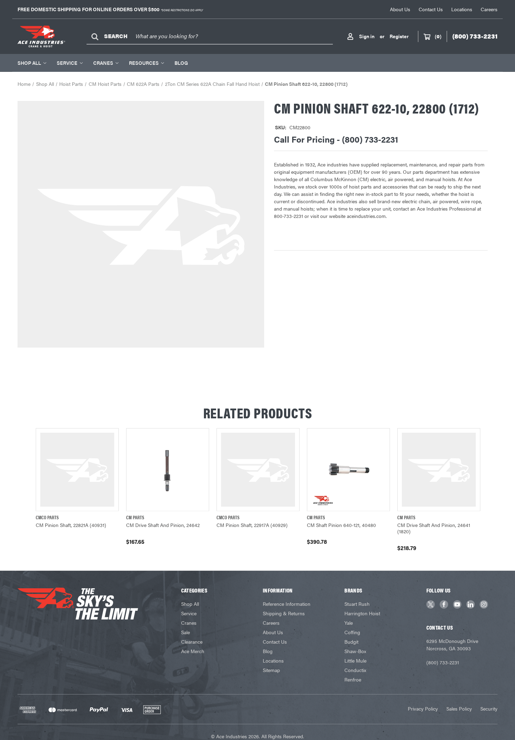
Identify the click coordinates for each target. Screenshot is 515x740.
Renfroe (352, 679)
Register (399, 36)
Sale (185, 632)
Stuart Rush (357, 604)
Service (67, 62)
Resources (144, 62)
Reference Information (286, 604)
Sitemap (271, 670)
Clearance (191, 641)
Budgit (351, 641)
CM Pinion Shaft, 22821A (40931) (71, 525)
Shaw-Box (355, 651)
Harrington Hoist (362, 613)
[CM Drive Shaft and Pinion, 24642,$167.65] (167, 470)
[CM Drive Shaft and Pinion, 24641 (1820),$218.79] (439, 470)
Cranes (103, 62)
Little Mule (355, 660)
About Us (400, 9)
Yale (348, 622)
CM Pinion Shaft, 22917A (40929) (252, 525)
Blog (181, 62)
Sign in (367, 36)
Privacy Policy (423, 708)
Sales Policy (459, 708)
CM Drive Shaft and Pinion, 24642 (163, 525)
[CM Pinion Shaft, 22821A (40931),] (77, 470)
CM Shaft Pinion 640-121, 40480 (341, 525)
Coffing (352, 632)
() (438, 36)
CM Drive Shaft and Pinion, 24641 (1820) (433, 528)
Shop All (29, 62)
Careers (489, 9)
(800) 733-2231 (442, 662)
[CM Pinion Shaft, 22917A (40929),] (258, 470)
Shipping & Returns (284, 613)
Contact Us (431, 9)
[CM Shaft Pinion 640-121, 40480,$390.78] (348, 470)
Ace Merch (192, 651)
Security (488, 708)
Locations (461, 9)
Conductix (355, 670)
